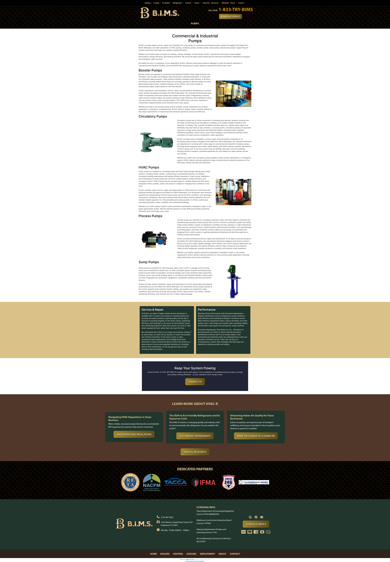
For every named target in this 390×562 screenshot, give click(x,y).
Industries (206, 3)
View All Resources (195, 451)
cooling (191, 553)
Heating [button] (148, 3)
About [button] (232, 3)
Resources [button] (215, 3)
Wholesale (225, 3)
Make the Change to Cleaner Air (256, 435)
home (153, 553)
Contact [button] (241, 3)
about (222, 553)
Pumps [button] (197, 3)
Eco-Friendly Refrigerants (195, 435)
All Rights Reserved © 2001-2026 (202, 559)
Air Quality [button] (166, 3)
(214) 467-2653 (167, 517)
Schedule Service (230, 16)
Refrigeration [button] (177, 3)
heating (178, 553)
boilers (165, 553)
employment (207, 553)
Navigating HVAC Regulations (134, 434)
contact (235, 553)
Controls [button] (188, 3)
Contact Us (195, 381)
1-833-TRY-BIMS (236, 9)
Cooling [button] (156, 3)
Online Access (190, 559)
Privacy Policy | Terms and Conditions (195, 561)
